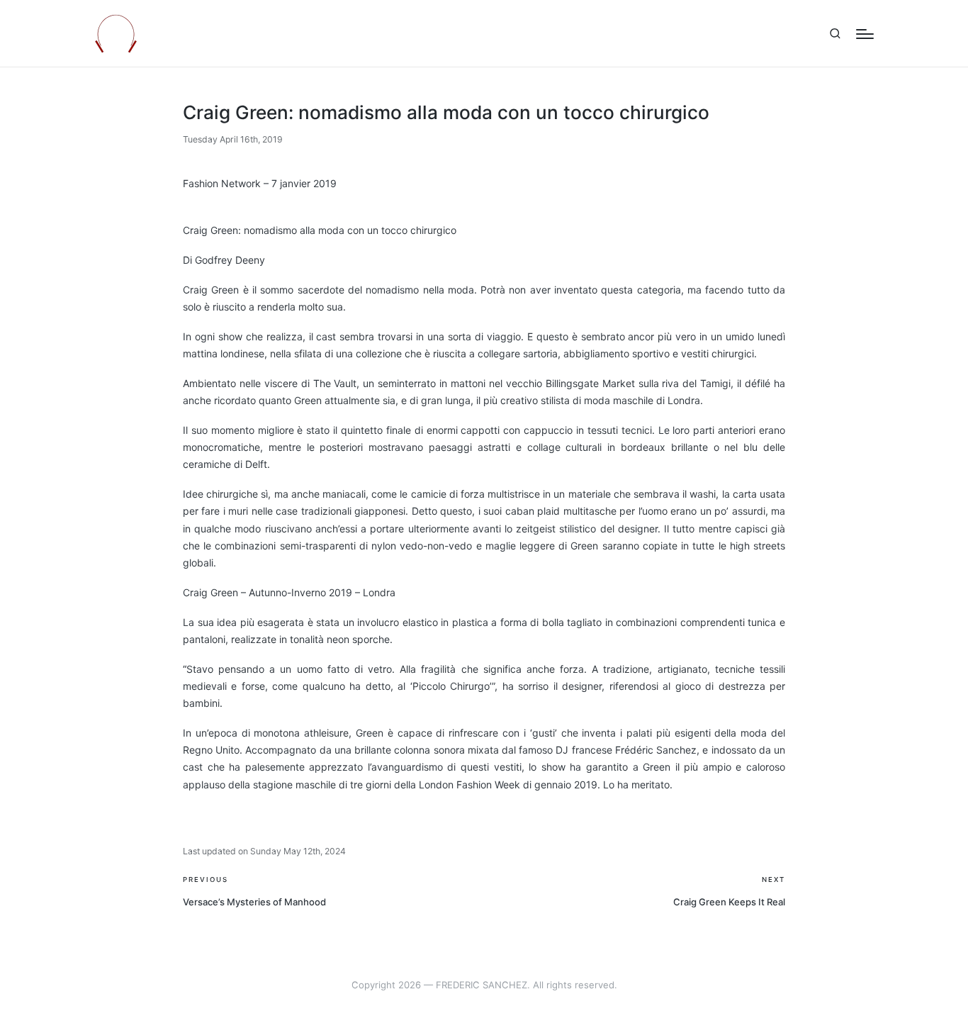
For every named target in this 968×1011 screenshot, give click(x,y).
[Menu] (865, 34)
